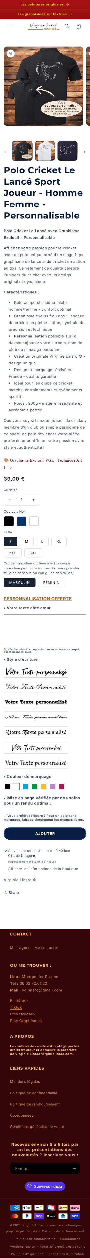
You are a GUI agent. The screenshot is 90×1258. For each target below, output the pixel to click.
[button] (10, 26)
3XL (33, 553)
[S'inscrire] (74, 1168)
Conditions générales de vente (37, 1126)
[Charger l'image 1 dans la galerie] (22, 151)
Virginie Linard (33, 1225)
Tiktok (16, 1007)
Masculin (19, 582)
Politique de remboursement (35, 1104)
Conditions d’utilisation (66, 1254)
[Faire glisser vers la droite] (84, 152)
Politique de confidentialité (34, 1093)
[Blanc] (34, 521)
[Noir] (9, 521)
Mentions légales (25, 1081)
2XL (12, 553)
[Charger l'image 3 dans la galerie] (68, 151)
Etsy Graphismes (26, 1020)
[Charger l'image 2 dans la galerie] (45, 151)
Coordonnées (22, 1115)
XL (59, 541)
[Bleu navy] (21, 521)
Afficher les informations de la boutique (43, 869)
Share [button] (14, 892)
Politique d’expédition (27, 1254)
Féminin (51, 582)
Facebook (19, 1000)
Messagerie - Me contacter (34, 947)
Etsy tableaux (23, 1014)
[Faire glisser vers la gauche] (5, 152)
